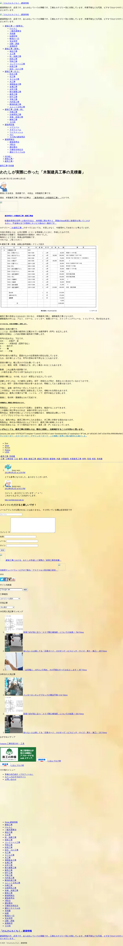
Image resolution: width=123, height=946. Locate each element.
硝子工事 (13, 97)
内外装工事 (14, 102)
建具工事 (13, 94)
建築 (26, 459)
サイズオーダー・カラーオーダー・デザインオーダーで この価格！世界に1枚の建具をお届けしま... (43, 436)
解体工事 (13, 120)
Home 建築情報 (11, 822)
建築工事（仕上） (12, 71)
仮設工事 (13, 51)
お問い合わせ (10, 779)
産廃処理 (13, 46)
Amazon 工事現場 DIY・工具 (12, 744)
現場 (89, 459)
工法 (16, 459)
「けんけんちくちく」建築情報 (16, 931)
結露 (7, 913)
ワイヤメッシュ (16, 132)
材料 (84, 459)
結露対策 (13, 36)
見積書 (12, 34)
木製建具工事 (75, 459)
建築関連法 (9, 139)
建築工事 (32, 459)
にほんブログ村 (54, 761)
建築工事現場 (43, 459)
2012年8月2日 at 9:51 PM (15, 489)
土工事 (12, 54)
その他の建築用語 (17, 137)
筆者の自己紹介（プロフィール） (19, 774)
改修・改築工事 (16, 117)
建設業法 (13, 147)
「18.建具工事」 (17, 228)
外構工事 (13, 112)
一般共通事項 (15, 31)
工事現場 (9, 459)
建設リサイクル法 (17, 152)
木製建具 (65, 459)
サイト (3, 545)
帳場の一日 (14, 39)
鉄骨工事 (13, 66)
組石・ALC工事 (16, 69)
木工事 (12, 82)
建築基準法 (14, 142)
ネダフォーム (15, 130)
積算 (94, 459)
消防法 (12, 144)
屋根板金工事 (15, 84)
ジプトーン (14, 127)
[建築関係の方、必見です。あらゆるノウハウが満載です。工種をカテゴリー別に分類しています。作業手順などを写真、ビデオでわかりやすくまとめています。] (14, 3)
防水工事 (13, 74)
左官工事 (13, 89)
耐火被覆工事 (15, 92)
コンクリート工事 (17, 64)
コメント (5, 532)
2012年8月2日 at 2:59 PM (15, 472)
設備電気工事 (15, 114)
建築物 (52, 459)
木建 (58, 459)
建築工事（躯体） (12, 49)
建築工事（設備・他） (14, 109)
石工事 (12, 77)
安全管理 (13, 41)
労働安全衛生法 (16, 149)
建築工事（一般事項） (14, 26)
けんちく (13, 28)
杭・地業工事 (15, 56)
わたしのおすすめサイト (15, 777)
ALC (12, 135)
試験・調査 (14, 44)
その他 (12, 122)
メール (3, 541)
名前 (2, 537)
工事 (2, 459)
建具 (21, 459)
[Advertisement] (20, 802)
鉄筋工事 (13, 59)
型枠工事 (13, 61)
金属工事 (13, 87)
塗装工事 (13, 99)
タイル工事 (14, 79)
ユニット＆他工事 (17, 107)
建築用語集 (9, 125)
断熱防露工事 (15, 104)
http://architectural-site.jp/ (14, 500)
